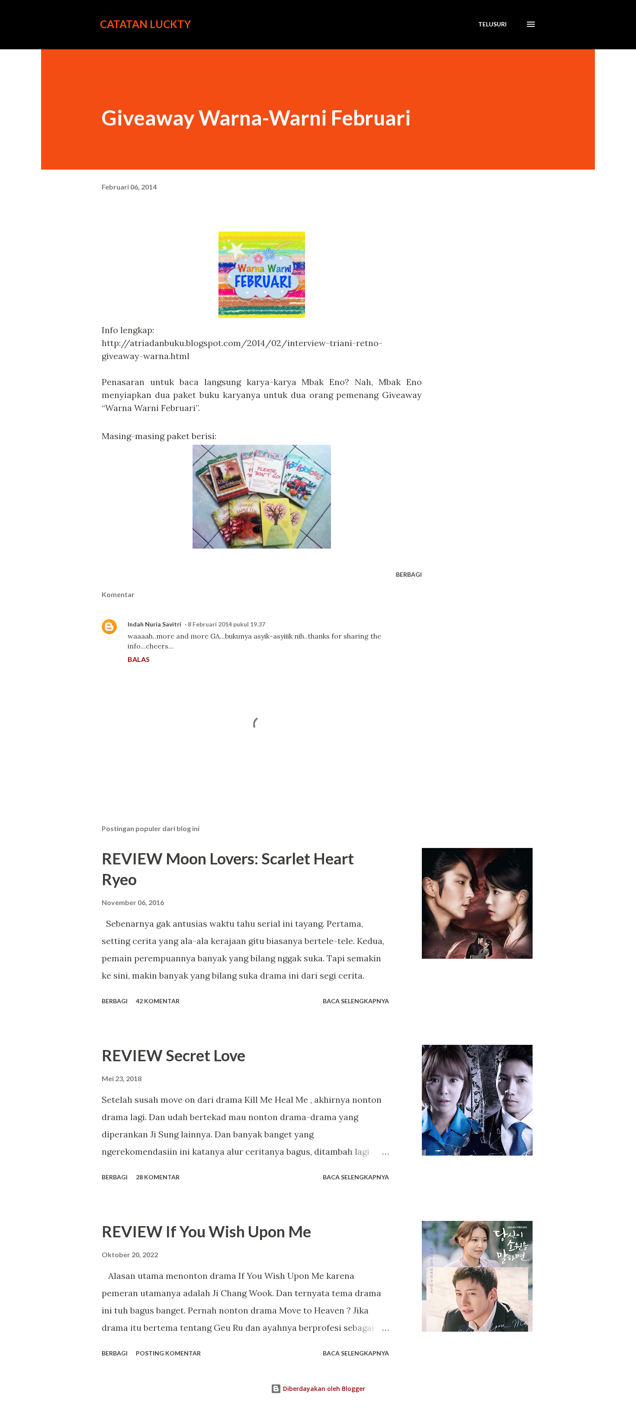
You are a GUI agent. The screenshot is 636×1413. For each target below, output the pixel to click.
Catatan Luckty (145, 24)
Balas (139, 659)
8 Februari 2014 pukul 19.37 (226, 624)
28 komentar (158, 1177)
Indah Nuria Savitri (154, 624)
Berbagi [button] (409, 574)
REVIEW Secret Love (173, 1055)
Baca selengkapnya (356, 1001)
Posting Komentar (168, 1353)
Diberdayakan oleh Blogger (323, 1388)
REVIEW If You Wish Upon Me (206, 1231)
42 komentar (158, 1001)
